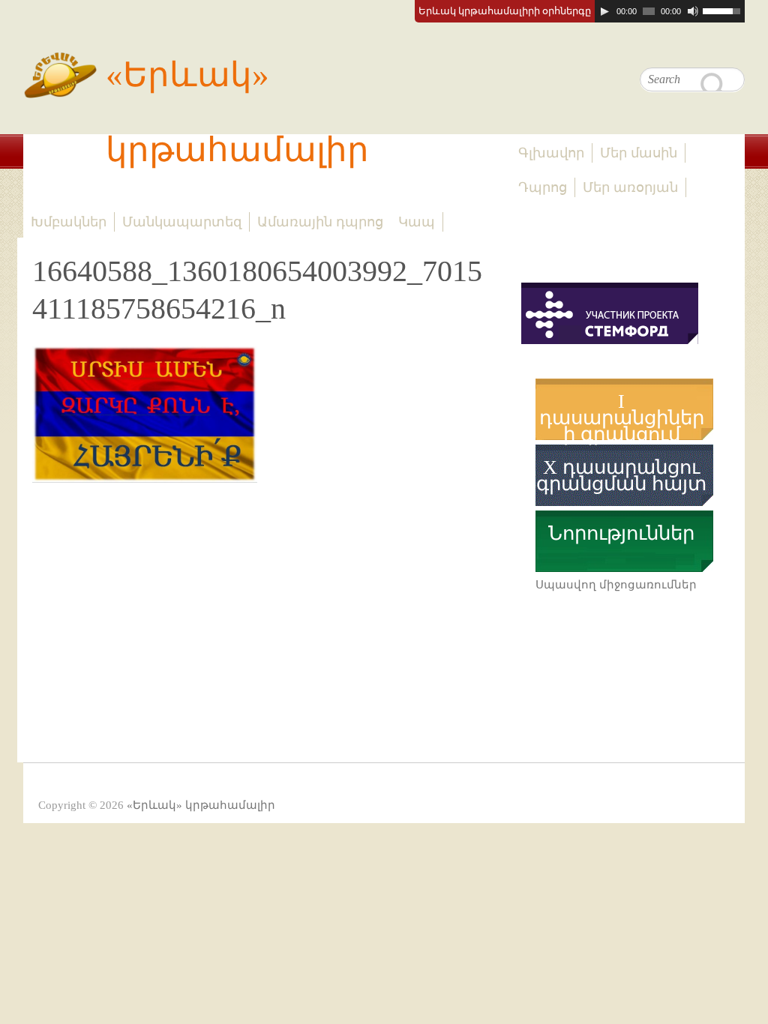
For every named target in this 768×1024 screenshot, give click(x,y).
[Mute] (693, 11)
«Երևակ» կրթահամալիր (237, 112)
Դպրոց (542, 187)
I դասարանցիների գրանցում (621, 418)
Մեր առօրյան (630, 187)
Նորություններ (621, 533)
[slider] (724, 9)
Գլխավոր (551, 152)
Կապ (416, 221)
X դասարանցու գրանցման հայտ (621, 476)
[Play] (604, 11)
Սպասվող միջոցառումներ (616, 585)
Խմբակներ (68, 221)
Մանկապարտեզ (182, 221)
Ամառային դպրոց (320, 221)
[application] (670, 11)
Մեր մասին (638, 152)
